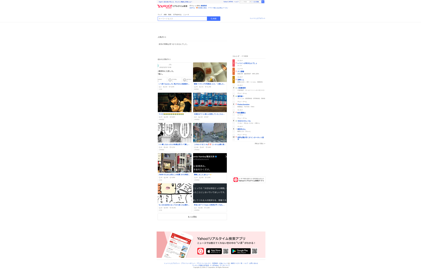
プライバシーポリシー (188, 263)
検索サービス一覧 (236, 263)
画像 (165, 14)
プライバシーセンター (204, 263)
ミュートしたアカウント (257, 18)
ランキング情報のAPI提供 (200, 265)
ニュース (186, 14)
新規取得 (204, 5)
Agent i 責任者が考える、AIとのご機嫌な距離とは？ (175, 2)
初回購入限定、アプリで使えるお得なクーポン (213, 8)
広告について (223, 263)
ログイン (192, 8)
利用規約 (215, 263)
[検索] (262, 1)
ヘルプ (236, 2)
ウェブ (160, 14)
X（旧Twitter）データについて (220, 265)
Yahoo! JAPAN (228, 2)
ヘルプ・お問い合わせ (251, 263)
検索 (214, 19)
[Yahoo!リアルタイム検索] (172, 5)
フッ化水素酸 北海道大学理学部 (256, 2)
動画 (169, 14)
